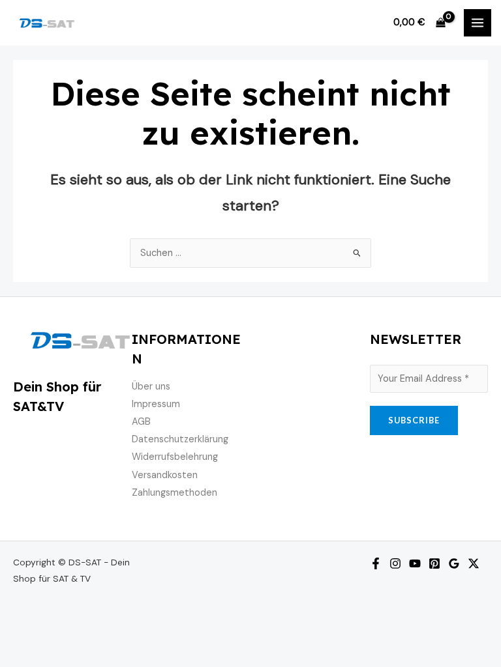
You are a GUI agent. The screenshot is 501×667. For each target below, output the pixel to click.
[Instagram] (395, 563)
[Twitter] (473, 563)
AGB (141, 422)
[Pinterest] (434, 563)
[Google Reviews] (454, 563)
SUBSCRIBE (414, 420)
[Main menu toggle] (477, 22)
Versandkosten (165, 475)
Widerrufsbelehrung (175, 457)
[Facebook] (376, 563)
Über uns (151, 386)
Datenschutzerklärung (180, 439)
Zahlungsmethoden (174, 493)
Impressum (156, 404)
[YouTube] (415, 563)
